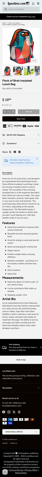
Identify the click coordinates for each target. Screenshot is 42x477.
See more (31, 17)
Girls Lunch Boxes (14, 23)
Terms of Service (16, 470)
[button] (38, 3)
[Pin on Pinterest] (19, 152)
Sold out (28, 112)
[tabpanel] (21, 254)
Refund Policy (21, 473)
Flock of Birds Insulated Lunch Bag (13, 24)
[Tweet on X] (10, 152)
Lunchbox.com (12, 439)
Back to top (21, 360)
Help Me (5, 443)
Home (4, 23)
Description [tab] (7, 173)
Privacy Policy (31, 470)
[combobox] (21, 9)
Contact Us (13, 443)
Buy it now (21, 119)
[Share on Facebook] (14, 152)
